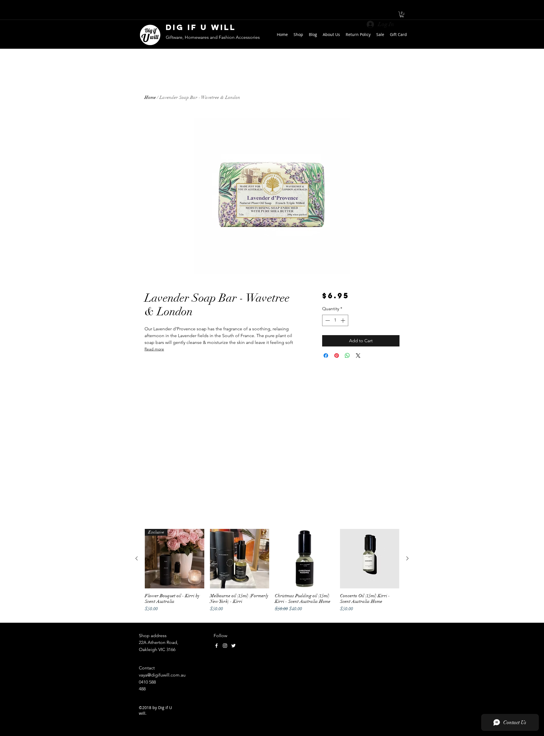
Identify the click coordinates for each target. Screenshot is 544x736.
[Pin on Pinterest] (336, 355)
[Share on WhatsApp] (347, 355)
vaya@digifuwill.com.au (162, 675)
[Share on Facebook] (325, 355)
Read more (154, 349)
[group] (272, 573)
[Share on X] (358, 355)
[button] (401, 14)
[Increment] (343, 320)
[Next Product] (407, 558)
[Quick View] (239, 558)
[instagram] (225, 645)
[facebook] (216, 645)
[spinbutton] (335, 320)
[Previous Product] (136, 558)
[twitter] (233, 645)
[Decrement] (327, 320)
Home (150, 97)
